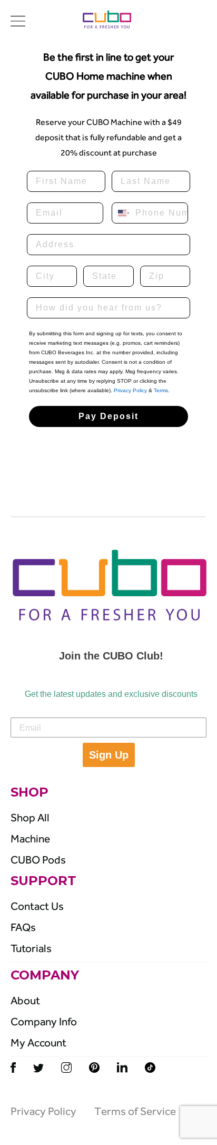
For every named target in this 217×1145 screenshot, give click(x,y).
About (25, 1000)
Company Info (44, 1021)
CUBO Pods (38, 859)
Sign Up (109, 755)
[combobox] (121, 213)
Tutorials (31, 948)
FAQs (23, 927)
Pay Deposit (108, 416)
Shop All (30, 817)
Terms (161, 390)
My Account (38, 1042)
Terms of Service (135, 1111)
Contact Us (37, 906)
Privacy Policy (130, 390)
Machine (30, 838)
